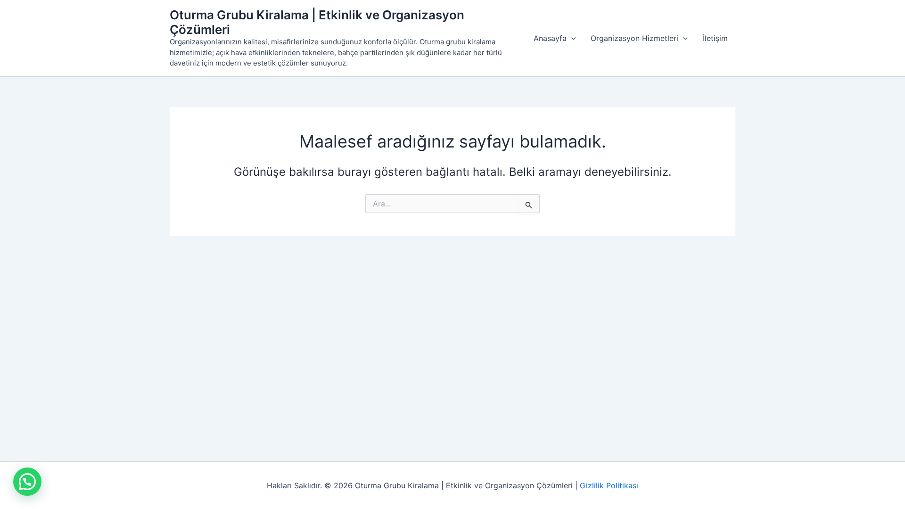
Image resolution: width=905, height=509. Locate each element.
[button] (571, 38)
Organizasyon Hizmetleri (634, 38)
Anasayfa (550, 38)
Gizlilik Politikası (609, 485)
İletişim (715, 38)
